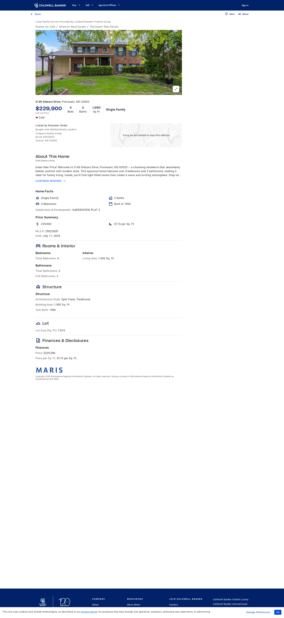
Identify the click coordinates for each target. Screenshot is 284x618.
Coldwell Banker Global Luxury (230, 599)
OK (278, 612)
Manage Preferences (258, 612)
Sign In (245, 5)
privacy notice (89, 611)
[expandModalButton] (176, 89)
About (95, 604)
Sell (87, 5)
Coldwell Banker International (230, 603)
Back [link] (38, 14)
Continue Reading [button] (48, 180)
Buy (74, 5)
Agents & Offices (107, 5)
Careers (173, 604)
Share (245, 14)
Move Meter (134, 604)
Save (232, 14)
